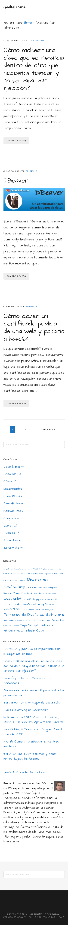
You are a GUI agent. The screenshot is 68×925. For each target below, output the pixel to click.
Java (54, 593)
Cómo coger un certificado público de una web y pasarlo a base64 (33, 327)
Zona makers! (13, 548)
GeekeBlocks (12, 496)
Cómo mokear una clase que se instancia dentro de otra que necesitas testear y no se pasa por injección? (33, 69)
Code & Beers (13, 467)
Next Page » (48, 429)
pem (5, 620)
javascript (12, 598)
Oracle (38, 609)
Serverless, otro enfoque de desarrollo (31, 702)
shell (5, 625)
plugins (11, 620)
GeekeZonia (36, 914)
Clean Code (58, 573)
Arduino (36, 568)
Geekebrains (14, 7)
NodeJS (7, 609)
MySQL (52, 604)
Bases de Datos (17, 573)
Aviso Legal (52, 914)
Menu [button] (61, 7)
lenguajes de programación (45, 599)
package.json (47, 609)
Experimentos (12, 489)
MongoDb (42, 604)
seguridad (46, 620)
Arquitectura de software (51, 569)
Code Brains (12, 474)
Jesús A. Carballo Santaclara (24, 772)
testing (16, 625)
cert (28, 573)
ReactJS (36, 620)
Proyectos (11, 518)
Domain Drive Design (15, 593)
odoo (25, 609)
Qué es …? (10, 526)
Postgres (18, 620)
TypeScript (29, 625)
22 (35, 429)
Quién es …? (11, 533)
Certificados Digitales (41, 573)
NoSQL (17, 609)
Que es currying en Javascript (25, 710)
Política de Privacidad (42, 917)
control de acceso (10, 580)
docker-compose (48, 587)
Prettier (27, 620)
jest (24, 599)
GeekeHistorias (13, 503)
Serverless (58, 620)
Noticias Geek (13, 511)
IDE (49, 593)
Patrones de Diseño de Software (33, 614)
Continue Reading (16, 140)
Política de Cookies (14, 917)
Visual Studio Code (30, 630)
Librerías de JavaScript (19, 604)
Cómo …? (9, 481)
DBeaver (15, 180)
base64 (6, 573)
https (45, 593)
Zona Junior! (12, 540)
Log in (61, 917)
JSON (29, 599)
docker (32, 587)
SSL (10, 625)
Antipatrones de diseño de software (17, 569)
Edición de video (35, 593)
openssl (31, 609)
